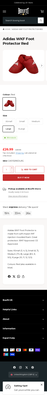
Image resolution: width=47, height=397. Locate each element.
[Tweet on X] (14, 276)
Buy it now (23, 178)
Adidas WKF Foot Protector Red (27, 29)
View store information (18, 196)
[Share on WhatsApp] (18, 276)
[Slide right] (42, 66)
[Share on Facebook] (9, 276)
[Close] (41, 384)
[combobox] (23, 20)
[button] (4, 11)
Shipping (20, 153)
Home (7, 29)
